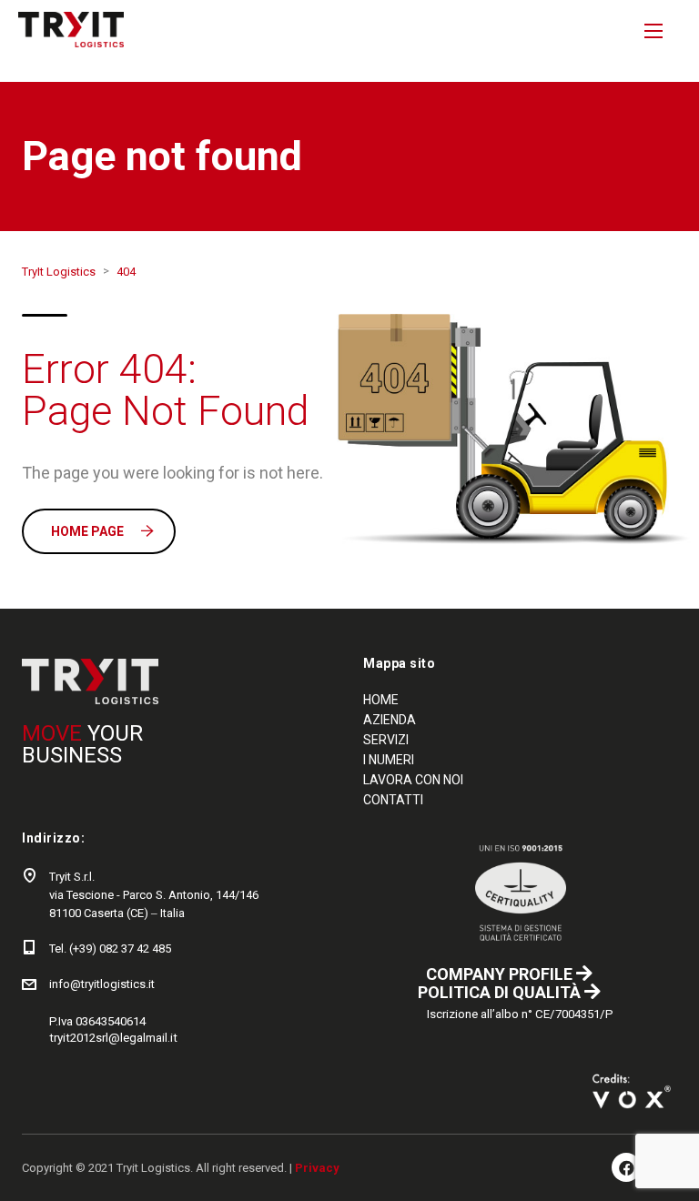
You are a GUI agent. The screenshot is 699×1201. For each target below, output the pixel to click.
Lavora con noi (413, 779)
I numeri (388, 759)
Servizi (386, 739)
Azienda (389, 719)
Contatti (393, 799)
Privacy (317, 1168)
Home (381, 699)
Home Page (87, 531)
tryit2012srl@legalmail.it (113, 1038)
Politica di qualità (501, 992)
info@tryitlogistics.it (102, 984)
